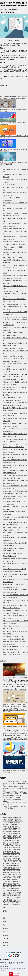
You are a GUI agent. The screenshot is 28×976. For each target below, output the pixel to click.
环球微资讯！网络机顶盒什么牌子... (12, 862)
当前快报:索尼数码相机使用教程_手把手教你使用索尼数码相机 (15, 770)
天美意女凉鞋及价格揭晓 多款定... (12, 837)
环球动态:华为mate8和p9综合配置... (12, 824)
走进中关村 (11, 964)
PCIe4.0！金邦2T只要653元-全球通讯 (13, 787)
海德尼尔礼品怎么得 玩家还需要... (12, 860)
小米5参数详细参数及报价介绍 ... (11, 856)
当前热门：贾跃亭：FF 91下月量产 (12, 198)
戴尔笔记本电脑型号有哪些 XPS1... (12, 874)
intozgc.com (6, 964)
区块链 (5, 921)
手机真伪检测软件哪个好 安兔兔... (12, 871)
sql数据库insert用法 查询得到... (11, 851)
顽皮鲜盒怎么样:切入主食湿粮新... (12, 849)
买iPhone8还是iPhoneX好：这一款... (13, 821)
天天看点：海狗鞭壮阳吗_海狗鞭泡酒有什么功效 (15, 754)
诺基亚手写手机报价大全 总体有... (12, 894)
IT (3, 914)
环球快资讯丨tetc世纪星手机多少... (12, 899)
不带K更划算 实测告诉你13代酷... (12, 867)
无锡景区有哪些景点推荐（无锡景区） (13, 257)
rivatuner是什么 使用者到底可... (11, 879)
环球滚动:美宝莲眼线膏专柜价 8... (12, 876)
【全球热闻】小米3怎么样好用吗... (12, 897)
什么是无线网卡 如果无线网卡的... (12, 881)
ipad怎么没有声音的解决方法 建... (12, 833)
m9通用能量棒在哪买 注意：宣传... (12, 846)
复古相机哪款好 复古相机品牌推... (12, 863)
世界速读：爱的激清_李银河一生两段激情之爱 (15, 733)
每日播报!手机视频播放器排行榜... (12, 855)
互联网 (5, 911)
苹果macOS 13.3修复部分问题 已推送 (13, 356)
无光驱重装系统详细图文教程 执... (12, 835)
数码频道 (5, 928)
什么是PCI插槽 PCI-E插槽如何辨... (12, 819)
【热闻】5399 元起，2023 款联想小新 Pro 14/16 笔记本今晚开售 (14, 807)
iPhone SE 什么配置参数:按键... (11, 853)
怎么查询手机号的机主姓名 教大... (12, 828)
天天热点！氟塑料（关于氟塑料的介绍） (13, 229)
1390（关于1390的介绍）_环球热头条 (13, 348)
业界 (4, 907)
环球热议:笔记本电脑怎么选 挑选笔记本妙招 (15, 703)
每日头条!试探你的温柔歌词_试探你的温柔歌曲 (15, 684)
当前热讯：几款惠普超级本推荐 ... (12, 901)
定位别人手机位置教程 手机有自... (12, 858)
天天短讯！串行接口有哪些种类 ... (12, 865)
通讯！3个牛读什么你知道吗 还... (11, 842)
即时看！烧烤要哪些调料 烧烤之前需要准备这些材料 (15, 726)
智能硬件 (5, 932)
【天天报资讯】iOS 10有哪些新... (12, 822)
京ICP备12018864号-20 (5, 966)
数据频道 (5, 935)
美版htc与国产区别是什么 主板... (11, 869)
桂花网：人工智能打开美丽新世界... (12, 817)
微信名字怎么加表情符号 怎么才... (12, 892)
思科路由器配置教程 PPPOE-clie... (12, 839)
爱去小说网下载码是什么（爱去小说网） (13, 379)
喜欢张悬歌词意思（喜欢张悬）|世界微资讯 (14, 304)
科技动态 (5, 939)
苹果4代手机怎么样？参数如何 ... (11, 903)
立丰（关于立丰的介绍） (9, 185)
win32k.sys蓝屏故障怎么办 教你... (12, 831)
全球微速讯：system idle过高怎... (12, 872)
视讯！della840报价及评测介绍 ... (12, 888)
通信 (4, 918)
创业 (4, 925)
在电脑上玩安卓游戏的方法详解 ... (12, 830)
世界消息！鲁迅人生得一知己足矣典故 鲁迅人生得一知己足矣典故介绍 (15, 677)
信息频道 (5, 942)
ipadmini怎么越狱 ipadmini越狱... (11, 883)
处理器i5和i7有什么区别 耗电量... (11, 826)
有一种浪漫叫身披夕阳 (9, 200)
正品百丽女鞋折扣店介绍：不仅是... (12, 890)
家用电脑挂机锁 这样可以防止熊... (12, 895)
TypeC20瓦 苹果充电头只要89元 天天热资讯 (14, 781)
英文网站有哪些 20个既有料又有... (12, 840)
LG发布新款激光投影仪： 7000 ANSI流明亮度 (15, 320)
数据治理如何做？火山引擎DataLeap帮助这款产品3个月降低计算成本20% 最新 (15, 794)
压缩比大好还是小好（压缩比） (11, 291)
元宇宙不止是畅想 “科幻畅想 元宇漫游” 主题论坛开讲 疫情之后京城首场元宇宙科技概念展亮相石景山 (14, 97)
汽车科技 (5, 946)
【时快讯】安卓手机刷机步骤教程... (12, 847)
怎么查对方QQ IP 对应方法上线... (12, 887)
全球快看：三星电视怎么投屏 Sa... (12, 844)
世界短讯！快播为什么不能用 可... (12, 904)
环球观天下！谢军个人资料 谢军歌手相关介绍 (15, 690)
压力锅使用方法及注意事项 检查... (12, 885)
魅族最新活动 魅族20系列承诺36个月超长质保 (15, 317)
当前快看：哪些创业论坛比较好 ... (12, 878)
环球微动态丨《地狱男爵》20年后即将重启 (14, 792)
